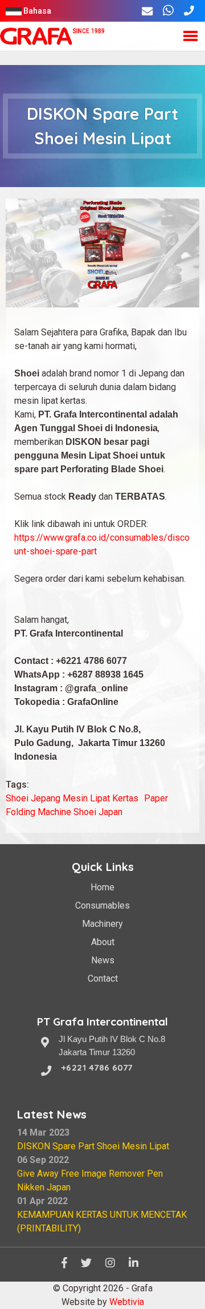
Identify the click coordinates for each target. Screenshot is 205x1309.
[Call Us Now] (189, 11)
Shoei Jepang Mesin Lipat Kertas (72, 798)
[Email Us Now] (147, 11)
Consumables (102, 905)
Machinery (102, 923)
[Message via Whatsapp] (168, 11)
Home (102, 887)
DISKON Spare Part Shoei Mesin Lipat (93, 1146)
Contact (103, 978)
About (102, 942)
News (102, 960)
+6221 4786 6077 (97, 1067)
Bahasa (37, 11)
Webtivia (126, 1301)
